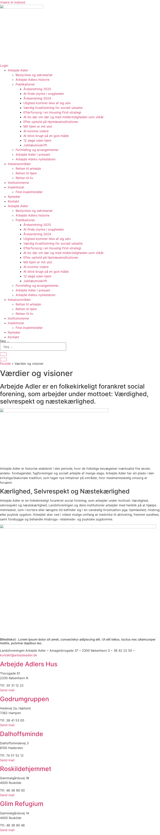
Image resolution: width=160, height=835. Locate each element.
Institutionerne (18, 183)
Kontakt (13, 201)
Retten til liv (24, 178)
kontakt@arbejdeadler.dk (18, 655)
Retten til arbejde (28, 168)
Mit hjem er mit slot (37, 126)
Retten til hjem (26, 173)
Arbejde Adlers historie (32, 80)
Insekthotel (16, 187)
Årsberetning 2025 (37, 89)
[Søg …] (3, 354)
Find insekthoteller (29, 192)
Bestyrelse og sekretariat (34, 75)
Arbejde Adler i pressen (33, 154)
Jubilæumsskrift (35, 145)
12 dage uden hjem (37, 140)
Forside (5, 364)
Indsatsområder (19, 164)
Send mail (7, 690)
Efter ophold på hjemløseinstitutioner (50, 122)
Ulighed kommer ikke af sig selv (47, 103)
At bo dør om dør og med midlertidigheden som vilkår (63, 117)
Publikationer (25, 84)
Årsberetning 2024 (37, 98)
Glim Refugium (21, 803)
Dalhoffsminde (21, 734)
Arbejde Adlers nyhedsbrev (36, 159)
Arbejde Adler (18, 70)
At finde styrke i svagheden (43, 94)
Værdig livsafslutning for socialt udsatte (53, 108)
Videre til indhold (12, 2)
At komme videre (36, 131)
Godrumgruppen (24, 699)
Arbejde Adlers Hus (28, 664)
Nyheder (14, 197)
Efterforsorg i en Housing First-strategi (52, 112)
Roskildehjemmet (25, 769)
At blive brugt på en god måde (46, 136)
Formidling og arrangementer (37, 150)
